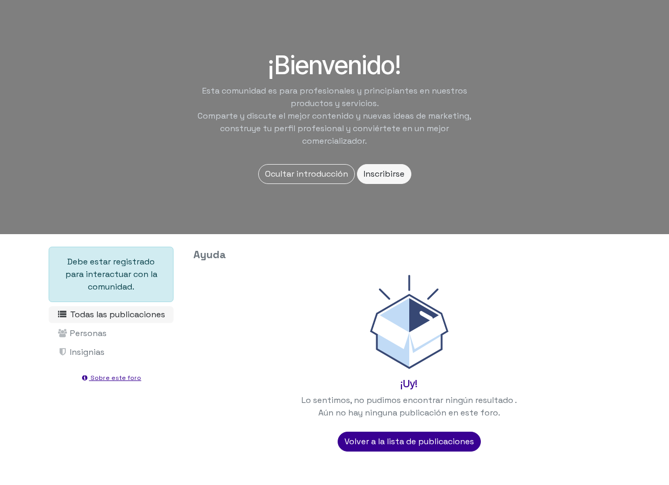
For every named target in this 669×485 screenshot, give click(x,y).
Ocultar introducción (306, 173)
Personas (87, 333)
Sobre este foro (115, 378)
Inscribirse (384, 173)
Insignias (86, 352)
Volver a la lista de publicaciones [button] (409, 441)
